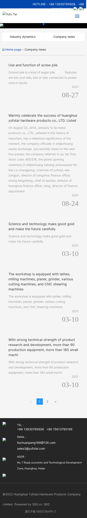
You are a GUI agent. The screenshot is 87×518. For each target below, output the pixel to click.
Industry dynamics (22, 36)
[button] (43, 24)
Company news (64, 36)
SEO (47, 504)
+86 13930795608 (62, 4)
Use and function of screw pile (32, 65)
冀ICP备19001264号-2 (40, 511)
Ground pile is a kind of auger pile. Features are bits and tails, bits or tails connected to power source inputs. (42, 77)
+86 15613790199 (59, 429)
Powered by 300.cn (28, 504)
